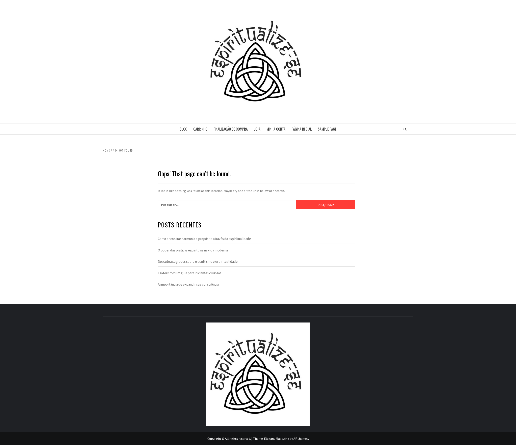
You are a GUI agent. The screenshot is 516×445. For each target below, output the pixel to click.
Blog (183, 129)
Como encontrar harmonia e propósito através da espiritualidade (204, 239)
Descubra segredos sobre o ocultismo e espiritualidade (198, 261)
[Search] (405, 129)
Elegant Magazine (276, 439)
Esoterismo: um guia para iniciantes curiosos (189, 273)
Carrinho (200, 129)
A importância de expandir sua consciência (188, 284)
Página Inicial (301, 129)
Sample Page (327, 129)
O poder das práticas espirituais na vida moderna (193, 250)
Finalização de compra (230, 129)
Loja (257, 129)
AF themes (300, 439)
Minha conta (275, 129)
